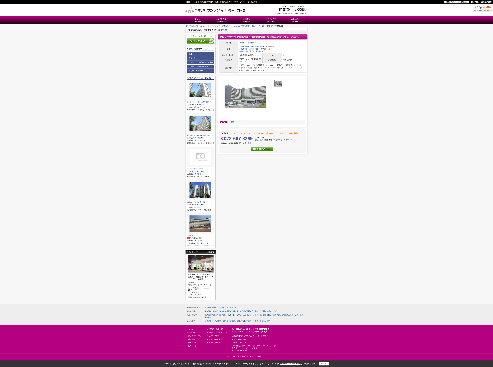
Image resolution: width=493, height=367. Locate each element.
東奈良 (222, 311)
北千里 (251, 51)
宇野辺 (255, 321)
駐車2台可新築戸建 (216, 329)
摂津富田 (208, 321)
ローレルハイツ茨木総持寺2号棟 (198, 135)
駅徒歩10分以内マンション (219, 332)
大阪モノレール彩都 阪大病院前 (201, 62)
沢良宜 (262, 321)
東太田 (198, 107)
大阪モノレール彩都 (246, 47)
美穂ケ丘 (252, 43)
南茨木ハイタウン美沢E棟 (196, 202)
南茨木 (249, 321)
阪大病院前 (260, 47)
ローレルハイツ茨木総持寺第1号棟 (199, 102)
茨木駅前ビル (191, 235)
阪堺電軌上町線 (287, 315)
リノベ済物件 (214, 336)
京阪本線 (208, 317)
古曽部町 (214, 311)
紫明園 (198, 174)
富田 (243, 321)
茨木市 (246, 43)
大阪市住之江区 (224, 308)
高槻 (238, 321)
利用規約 (191, 339)
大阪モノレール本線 (233, 315)
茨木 (268, 321)
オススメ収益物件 (215, 339)
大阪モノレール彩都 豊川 (198, 66)
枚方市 (233, 308)
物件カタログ (193, 346)
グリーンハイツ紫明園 (195, 169)
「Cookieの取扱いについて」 (290, 364)
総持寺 (225, 321)
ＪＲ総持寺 (217, 321)
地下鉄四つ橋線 (266, 315)
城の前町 (266, 311)
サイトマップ (193, 343)
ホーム (190, 329)
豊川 (257, 49)
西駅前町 (199, 241)
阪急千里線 (243, 51)
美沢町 (198, 207)
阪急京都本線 (210, 315)
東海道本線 (220, 315)
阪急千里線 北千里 (196, 71)
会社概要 (191, 332)
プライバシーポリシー (196, 336)
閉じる (323, 364)
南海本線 (276, 315)
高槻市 (213, 308)
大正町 (242, 311)
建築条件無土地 (214, 343)
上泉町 (274, 311)
